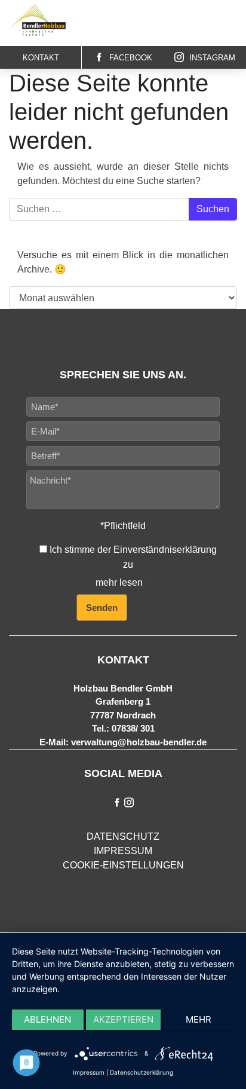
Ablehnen (47, 1019)
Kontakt (41, 57)
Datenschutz (123, 836)
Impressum (123, 851)
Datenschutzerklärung (141, 1072)
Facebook (129, 57)
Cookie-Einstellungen (123, 865)
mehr (198, 1019)
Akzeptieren (123, 1019)
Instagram (211, 57)
